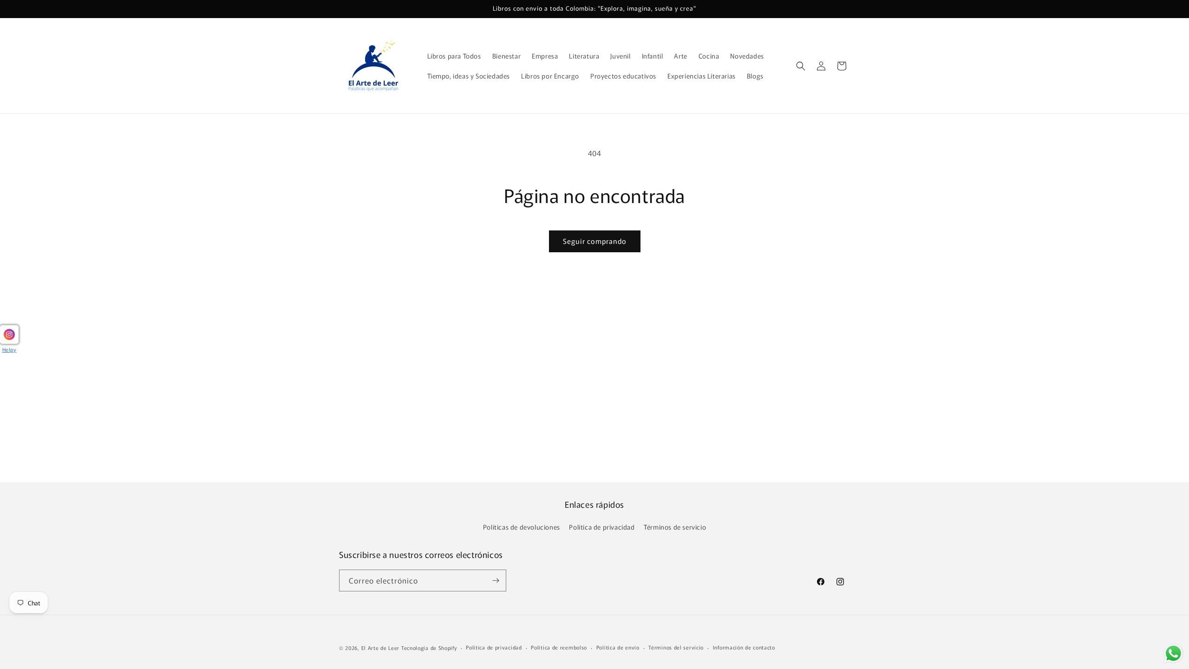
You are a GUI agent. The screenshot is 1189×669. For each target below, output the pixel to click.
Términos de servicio (675, 526)
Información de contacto (744, 647)
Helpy (9, 349)
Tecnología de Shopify (429, 647)
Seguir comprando (595, 241)
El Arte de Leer (380, 647)
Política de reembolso (559, 647)
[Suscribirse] (495, 580)
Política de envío (618, 647)
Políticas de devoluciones (521, 526)
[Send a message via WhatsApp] (1173, 653)
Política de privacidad (601, 526)
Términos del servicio (676, 647)
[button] (800, 66)
